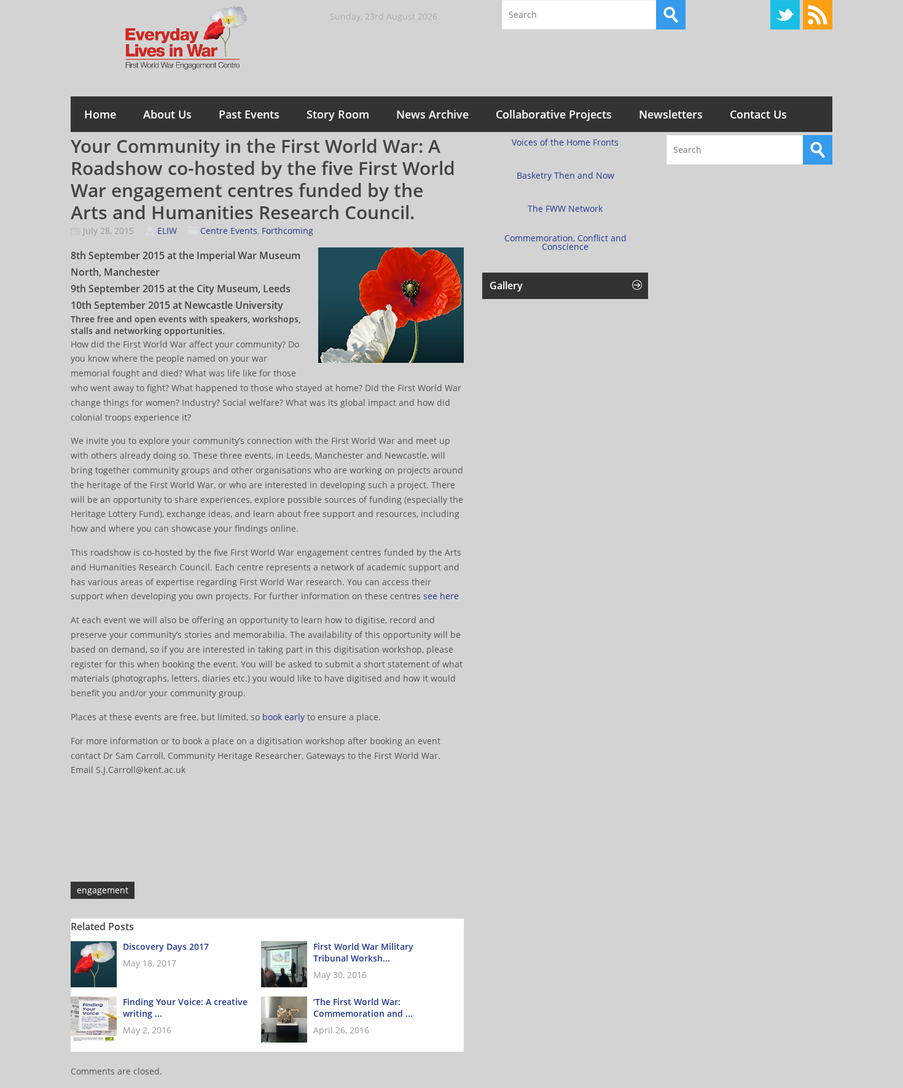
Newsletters (671, 114)
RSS (817, 14)
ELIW (167, 230)
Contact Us (758, 114)
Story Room (338, 114)
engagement (102, 890)
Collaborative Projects (554, 114)
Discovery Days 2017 (166, 946)
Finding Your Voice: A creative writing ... (185, 1007)
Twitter (785, 14)
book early (284, 717)
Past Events (249, 114)
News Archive (432, 114)
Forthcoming (287, 230)
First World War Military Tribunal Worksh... (363, 952)
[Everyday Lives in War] (163, 39)
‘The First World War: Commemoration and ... (363, 1007)
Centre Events (228, 230)
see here (441, 596)
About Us (167, 114)
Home (100, 114)
